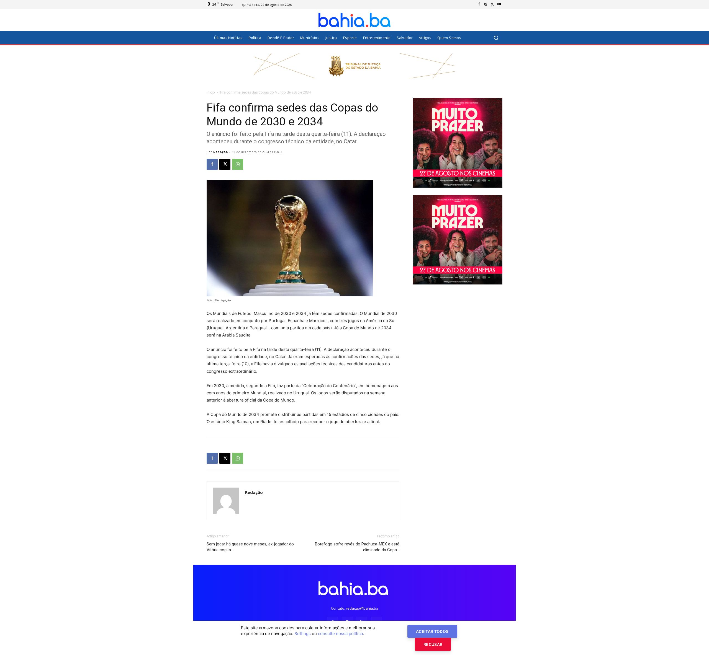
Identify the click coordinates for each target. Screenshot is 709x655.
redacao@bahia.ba (362, 608)
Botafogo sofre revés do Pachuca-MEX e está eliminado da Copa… (357, 547)
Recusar (432, 644)
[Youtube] (499, 4)
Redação (220, 152)
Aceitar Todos (432, 631)
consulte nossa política (340, 633)
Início (211, 92)
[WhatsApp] (237, 164)
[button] (495, 37)
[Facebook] (479, 4)
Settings (302, 633)
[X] (492, 4)
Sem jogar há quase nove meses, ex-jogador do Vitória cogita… (250, 547)
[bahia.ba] (354, 20)
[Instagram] (485, 4)
